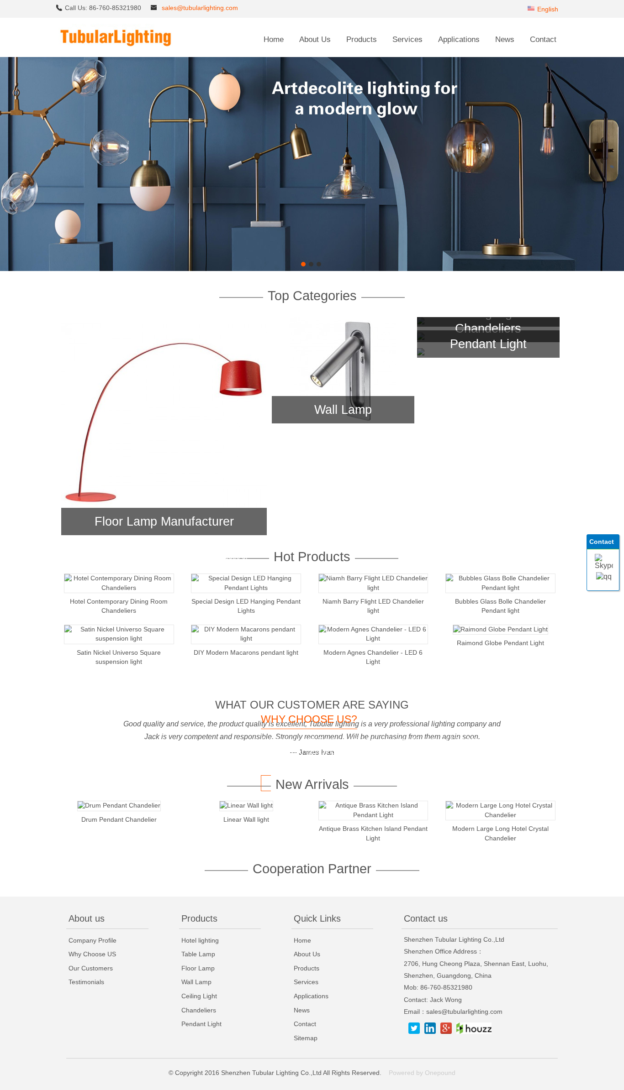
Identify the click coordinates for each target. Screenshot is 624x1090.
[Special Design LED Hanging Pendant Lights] (246, 587)
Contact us (426, 918)
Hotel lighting (200, 940)
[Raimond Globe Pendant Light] (500, 629)
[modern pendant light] (312, 269)
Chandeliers (488, 328)
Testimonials (86, 982)
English (547, 9)
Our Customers (91, 968)
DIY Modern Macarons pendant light (246, 652)
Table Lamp (198, 954)
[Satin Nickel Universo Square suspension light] (119, 638)
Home (274, 39)
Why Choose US (92, 954)
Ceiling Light (199, 996)
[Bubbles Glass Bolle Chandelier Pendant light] (500, 587)
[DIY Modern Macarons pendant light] (246, 638)
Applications (459, 39)
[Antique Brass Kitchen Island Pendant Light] (373, 815)
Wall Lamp (343, 409)
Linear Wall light (246, 819)
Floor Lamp (198, 968)
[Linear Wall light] (246, 805)
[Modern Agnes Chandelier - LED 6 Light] (373, 638)
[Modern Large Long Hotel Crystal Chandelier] (500, 815)
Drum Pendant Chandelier (119, 819)
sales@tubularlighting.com (200, 7)
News (504, 39)
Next (617, 160)
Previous (7, 160)
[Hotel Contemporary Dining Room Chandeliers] (119, 587)
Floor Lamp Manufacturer (164, 521)
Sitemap (305, 1038)
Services (407, 39)
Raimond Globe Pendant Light (500, 643)
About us (87, 918)
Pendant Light (488, 344)
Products (361, 39)
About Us (315, 39)
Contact (543, 39)
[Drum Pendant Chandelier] (119, 805)
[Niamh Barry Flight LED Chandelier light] (373, 587)
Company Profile (92, 940)
